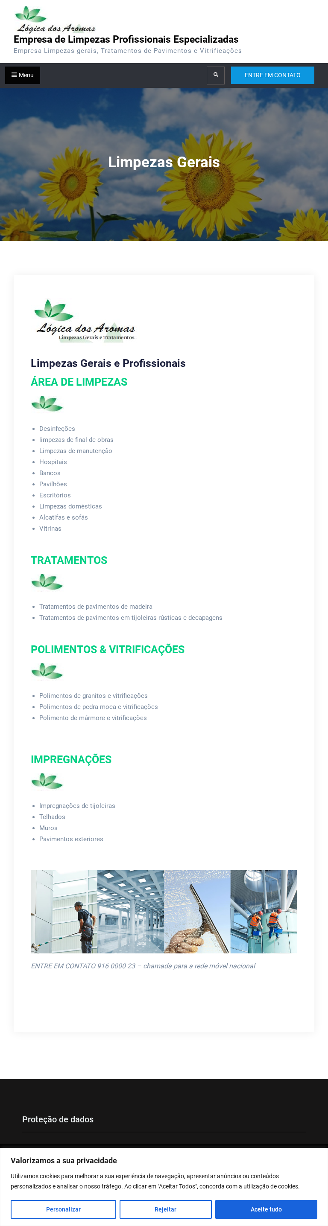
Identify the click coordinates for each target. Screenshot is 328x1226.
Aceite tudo (266, 1209)
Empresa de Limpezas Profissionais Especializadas (126, 39)
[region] (164, 1187)
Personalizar (63, 1209)
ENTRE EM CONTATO (273, 75)
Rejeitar (165, 1209)
